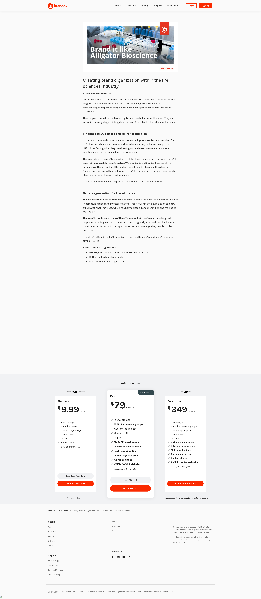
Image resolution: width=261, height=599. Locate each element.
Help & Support (55, 560)
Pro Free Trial (130, 479)
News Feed (172, 5)
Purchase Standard (75, 483)
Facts (95, 93)
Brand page (117, 531)
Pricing (144, 5)
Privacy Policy (54, 574)
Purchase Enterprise (185, 483)
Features (131, 5)
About (118, 5)
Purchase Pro (130, 488)
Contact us (53, 565)
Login (191, 5)
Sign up (205, 5)
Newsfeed (116, 526)
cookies (147, 592)
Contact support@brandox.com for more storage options (186, 498)
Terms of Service (55, 570)
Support (157, 5)
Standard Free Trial (75, 476)
